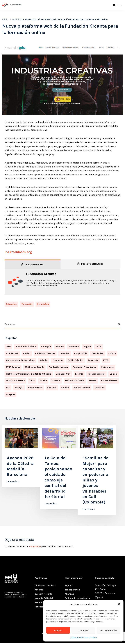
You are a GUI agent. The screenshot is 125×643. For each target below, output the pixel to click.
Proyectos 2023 (43, 606)
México (92, 380)
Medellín (56, 380)
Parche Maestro (109, 380)
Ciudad (26, 353)
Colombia (64, 353)
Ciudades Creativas (45, 353)
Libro (32, 380)
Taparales (100, 387)
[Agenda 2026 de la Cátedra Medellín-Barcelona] (21, 437)
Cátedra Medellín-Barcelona (20, 360)
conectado (35, 546)
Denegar (83, 630)
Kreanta (79, 374)
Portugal (18, 387)
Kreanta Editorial (96, 374)
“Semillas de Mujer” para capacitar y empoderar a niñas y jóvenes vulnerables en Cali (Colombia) (95, 480)
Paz (8, 387)
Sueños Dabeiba (82, 387)
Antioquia (46, 346)
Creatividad (98, 353)
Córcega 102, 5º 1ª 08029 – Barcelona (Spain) (105, 591)
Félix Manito (107, 367)
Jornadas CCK (63, 374)
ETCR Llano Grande (34, 367)
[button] (118, 604)
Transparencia (72, 589)
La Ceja (113, 374)
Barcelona (73, 346)
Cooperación (80, 353)
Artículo (60, 346)
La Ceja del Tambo (15, 380)
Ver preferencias (108, 630)
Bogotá (87, 346)
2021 (8, 346)
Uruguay (10, 394)
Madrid (43, 380)
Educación (11, 304)
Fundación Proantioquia (84, 367)
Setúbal (65, 387)
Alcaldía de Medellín (26, 346)
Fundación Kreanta (41, 274)
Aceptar (58, 630)
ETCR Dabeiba (13, 367)
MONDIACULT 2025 (74, 380)
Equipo (68, 585)
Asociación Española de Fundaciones (16, 596)
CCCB (98, 346)
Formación (26, 304)
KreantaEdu (43, 304)
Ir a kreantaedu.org (18, 252)
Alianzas (69, 594)
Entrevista (93, 360)
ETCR (105, 360)
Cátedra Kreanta (43, 594)
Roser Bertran (35, 387)
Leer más (12, 481)
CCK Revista (12, 353)
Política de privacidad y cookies (83, 637)
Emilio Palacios (75, 360)
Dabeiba (43, 360)
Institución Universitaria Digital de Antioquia (28, 374)
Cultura (112, 353)
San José (51, 387)
